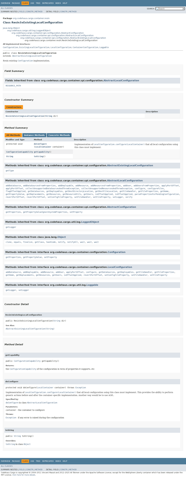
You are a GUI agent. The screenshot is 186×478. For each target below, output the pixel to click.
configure (140, 188)
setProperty (76, 212)
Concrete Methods (59, 135)
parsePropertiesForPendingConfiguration (157, 194)
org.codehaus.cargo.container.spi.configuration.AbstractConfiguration (48, 33)
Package (16, 3)
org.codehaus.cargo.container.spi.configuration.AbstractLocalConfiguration (55, 35)
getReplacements (35, 194)
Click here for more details (23, 475)
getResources (53, 194)
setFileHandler (82, 197)
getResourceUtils (72, 194)
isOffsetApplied (104, 194)
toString (38, 156)
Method (38, 12)
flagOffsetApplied (15, 191)
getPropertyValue (15, 194)
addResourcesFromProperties (106, 185)
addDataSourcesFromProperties (39, 185)
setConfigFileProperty (60, 197)
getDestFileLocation (106, 191)
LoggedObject (90, 222)
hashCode (51, 242)
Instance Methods (34, 135)
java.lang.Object (11, 28)
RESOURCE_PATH (13, 86)
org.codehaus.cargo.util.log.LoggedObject (28, 30)
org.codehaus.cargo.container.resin (31, 18)
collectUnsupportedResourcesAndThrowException (106, 188)
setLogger (118, 197)
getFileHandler (128, 191)
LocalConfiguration (61, 47)
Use (32, 3)
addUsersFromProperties (146, 185)
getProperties (13, 212)
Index (58, 3)
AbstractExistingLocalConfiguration (32, 56)
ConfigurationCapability (19, 152)
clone (8, 242)
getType (10, 170)
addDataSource (13, 185)
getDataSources (36, 191)
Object (61, 237)
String (48, 116)
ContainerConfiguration (85, 47)
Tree (38, 3)
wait (82, 242)
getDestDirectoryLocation (79, 191)
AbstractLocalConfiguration (121, 80)
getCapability (41, 152)
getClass (39, 242)
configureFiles (155, 188)
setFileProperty (101, 197)
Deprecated (48, 3)
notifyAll (72, 242)
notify (61, 242)
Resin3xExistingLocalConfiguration (25, 116)
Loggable (104, 47)
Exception (80, 387)
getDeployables (54, 191)
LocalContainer (43, 147)
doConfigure (40, 144)
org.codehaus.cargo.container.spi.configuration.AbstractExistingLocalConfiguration (63, 38)
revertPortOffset (15, 197)
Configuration (10, 47)
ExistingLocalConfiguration (34, 47)
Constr (29, 12)
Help (65, 3)
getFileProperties (148, 191)
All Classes (7, 8)
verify (128, 197)
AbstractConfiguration (121, 207)
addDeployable (65, 185)
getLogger (11, 227)
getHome (164, 191)
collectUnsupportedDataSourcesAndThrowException (52, 188)
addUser (127, 185)
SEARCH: (150, 9)
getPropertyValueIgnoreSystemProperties (45, 212)
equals (17, 242)
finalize (27, 242)
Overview (5, 3)
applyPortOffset (170, 185)
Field (21, 12)
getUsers (88, 194)
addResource (81, 185)
